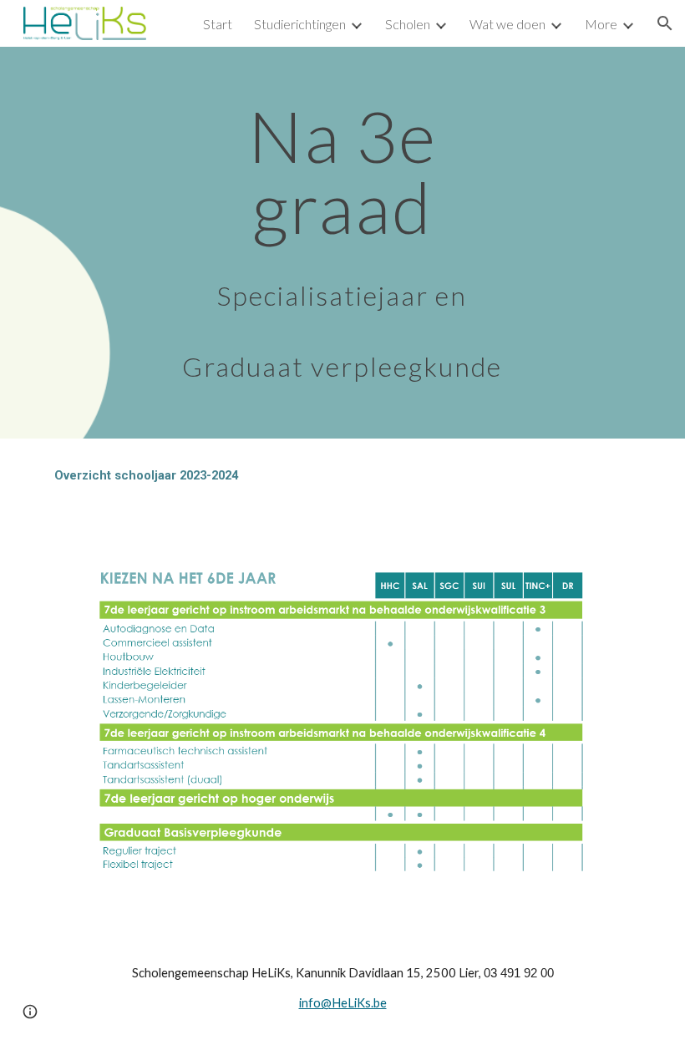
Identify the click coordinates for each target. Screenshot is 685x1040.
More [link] (601, 24)
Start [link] (217, 24)
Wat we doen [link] (507, 24)
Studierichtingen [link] (300, 24)
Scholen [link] (407, 24)
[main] (343, 243)
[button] (665, 23)
